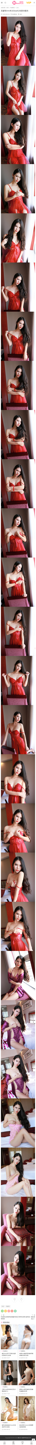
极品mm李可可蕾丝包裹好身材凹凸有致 (9, 1354)
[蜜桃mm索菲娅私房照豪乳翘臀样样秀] (26, 1372)
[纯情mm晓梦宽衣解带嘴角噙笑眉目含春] (26, 1337)
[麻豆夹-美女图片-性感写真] (18, 2)
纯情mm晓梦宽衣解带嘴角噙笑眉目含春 (26, 1354)
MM (3, 1306)
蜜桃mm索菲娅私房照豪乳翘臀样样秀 (26, 1390)
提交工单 (28, 1437)
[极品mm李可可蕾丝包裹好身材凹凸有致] (9, 1337)
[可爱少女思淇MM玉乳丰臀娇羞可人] (9, 1372)
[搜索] (5, 2)
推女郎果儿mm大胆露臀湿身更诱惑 (26, 1426)
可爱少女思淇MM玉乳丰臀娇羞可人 (9, 1390)
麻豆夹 (20, 1437)
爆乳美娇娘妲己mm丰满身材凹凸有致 (9, 1426)
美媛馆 (8, 1306)
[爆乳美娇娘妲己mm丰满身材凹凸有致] (9, 1408)
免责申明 (24, 1437)
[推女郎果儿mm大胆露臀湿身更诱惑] (26, 1408)
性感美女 (14, 14)
